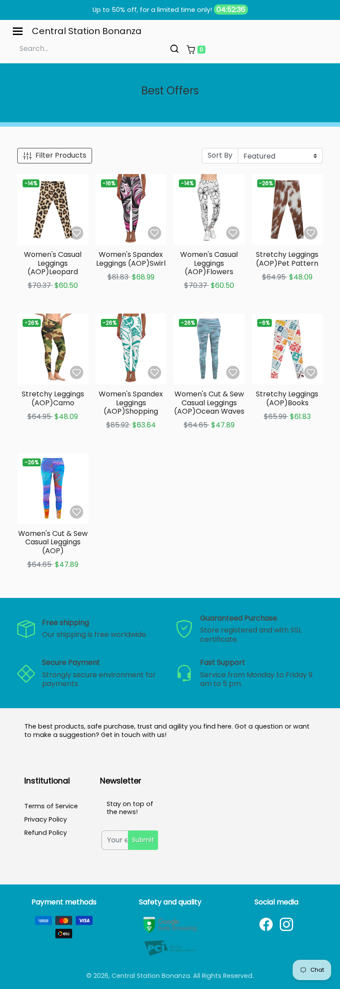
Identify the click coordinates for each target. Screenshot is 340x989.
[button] (195, 49)
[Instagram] (286, 924)
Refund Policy (45, 832)
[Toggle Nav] (18, 31)
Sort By (220, 155)
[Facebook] (266, 924)
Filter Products (60, 155)
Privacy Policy (45, 819)
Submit (143, 839)
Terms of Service (51, 806)
